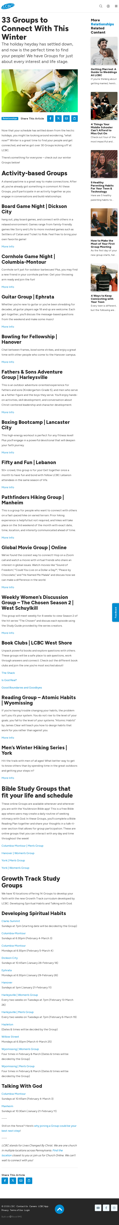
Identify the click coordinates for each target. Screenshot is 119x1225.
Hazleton (7, 1024)
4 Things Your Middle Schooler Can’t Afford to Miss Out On (102, 129)
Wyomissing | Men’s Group (18, 1066)
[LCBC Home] (7, 6)
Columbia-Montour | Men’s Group (22, 845)
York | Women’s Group (15, 868)
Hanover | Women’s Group (18, 853)
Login (27, 1210)
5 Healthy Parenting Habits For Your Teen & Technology (102, 187)
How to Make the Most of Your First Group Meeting (103, 244)
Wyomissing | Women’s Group (20, 1049)
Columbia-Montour (14, 933)
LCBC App (43, 1206)
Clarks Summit (11, 921)
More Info (8, 246)
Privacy (5, 1210)
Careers (33, 1206)
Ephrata (7, 970)
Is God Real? (9, 680)
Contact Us (22, 1206)
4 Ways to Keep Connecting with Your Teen (102, 299)
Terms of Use (16, 1210)
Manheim (7, 1106)
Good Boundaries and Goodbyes (22, 687)
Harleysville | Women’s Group (20, 995)
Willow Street (10, 1036)
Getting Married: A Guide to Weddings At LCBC (104, 72)
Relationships (10, 118)
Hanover (7, 982)
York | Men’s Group (13, 860)
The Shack (8, 673)
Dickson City (10, 958)
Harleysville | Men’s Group (18, 1012)
